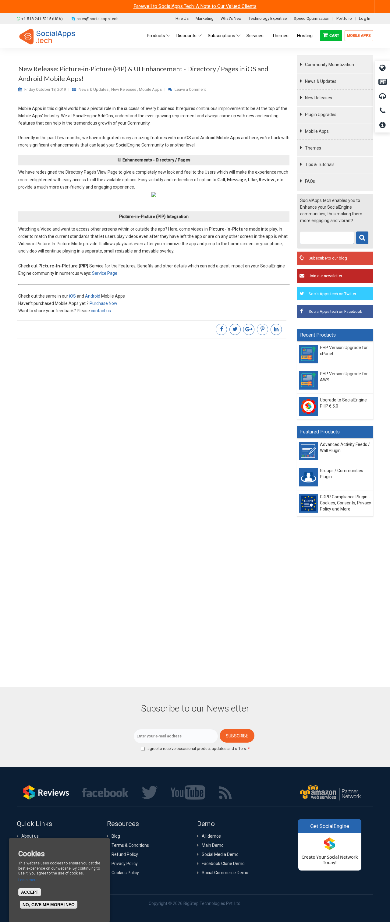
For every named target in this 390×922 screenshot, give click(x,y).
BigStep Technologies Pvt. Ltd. (212, 903)
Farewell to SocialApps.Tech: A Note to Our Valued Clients (195, 6)
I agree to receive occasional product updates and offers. (198, 748)
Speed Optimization (311, 18)
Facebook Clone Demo (223, 863)
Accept (29, 892)
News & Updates (320, 81)
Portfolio (344, 18)
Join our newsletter (325, 276)
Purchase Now (103, 303)
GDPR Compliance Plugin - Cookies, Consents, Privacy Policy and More (345, 503)
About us (30, 836)
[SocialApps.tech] (47, 36)
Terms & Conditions (130, 845)
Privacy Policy (125, 863)
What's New (231, 18)
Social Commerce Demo (225, 872)
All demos (211, 836)
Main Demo (213, 845)
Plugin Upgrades (320, 114)
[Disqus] (154, 424)
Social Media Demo (220, 854)
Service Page (104, 273)
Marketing (205, 18)
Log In (364, 18)
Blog (116, 836)
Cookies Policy (125, 872)
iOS (73, 296)
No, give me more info (49, 904)
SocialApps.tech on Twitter (332, 293)
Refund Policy (125, 854)
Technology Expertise (268, 18)
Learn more (27, 880)
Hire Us (182, 18)
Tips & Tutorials (320, 164)
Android (93, 296)
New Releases (318, 97)
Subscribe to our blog (328, 258)
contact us (101, 310)
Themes (313, 148)
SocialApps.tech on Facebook (335, 311)
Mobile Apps (359, 36)
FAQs (310, 181)
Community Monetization (329, 64)
